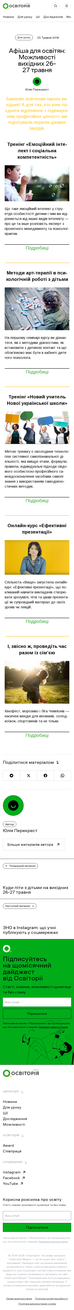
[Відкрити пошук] (55, 6)
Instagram (11, 1172)
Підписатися (37, 1013)
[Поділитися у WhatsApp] (62, 775)
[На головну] (16, 6)
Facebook (11, 1178)
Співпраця (12, 1151)
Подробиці (37, 248)
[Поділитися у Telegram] (11, 775)
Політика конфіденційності (51, 1298)
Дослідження (53, 16)
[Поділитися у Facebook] (45, 775)
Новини (8, 16)
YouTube (10, 1183)
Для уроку (25, 16)
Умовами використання (53, 1027)
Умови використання (19, 1298)
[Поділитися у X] (28, 775)
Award (8, 1145)
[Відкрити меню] (66, 6)
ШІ (38, 16)
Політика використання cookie (37, 1304)
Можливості (14, 1124)
